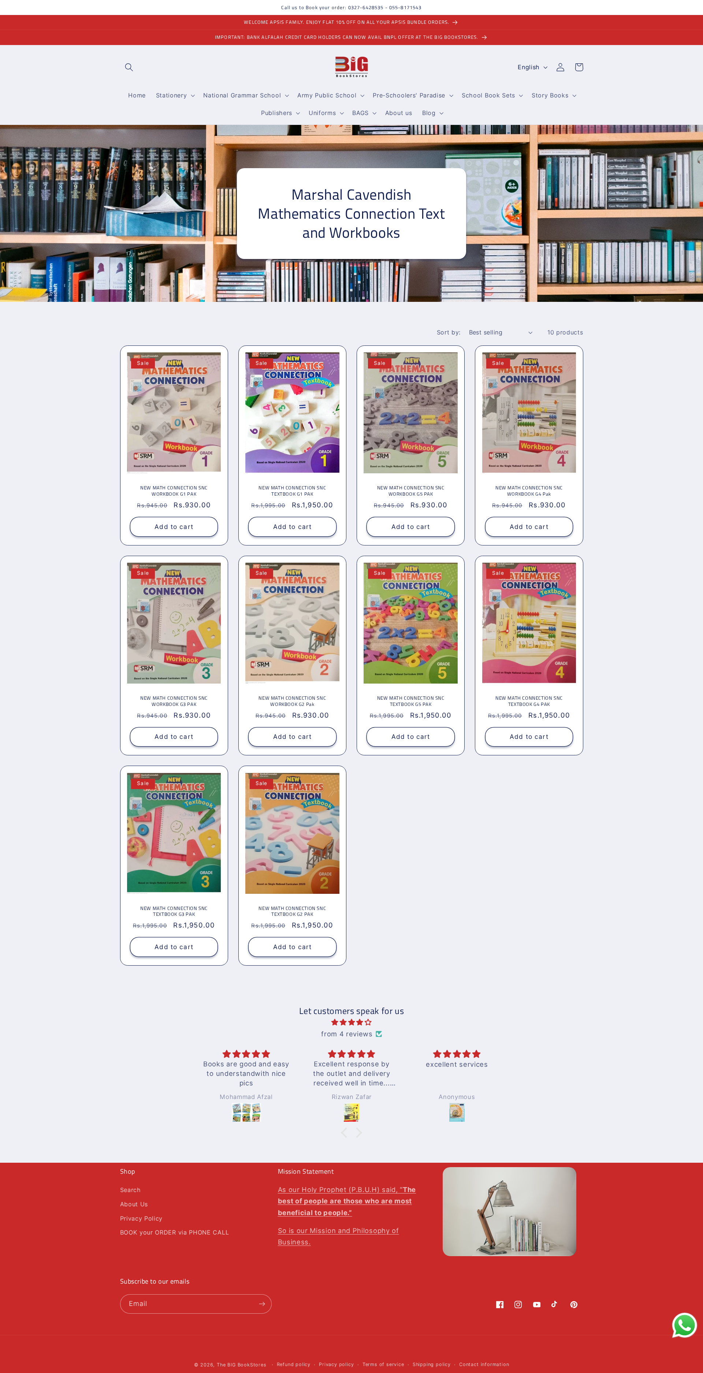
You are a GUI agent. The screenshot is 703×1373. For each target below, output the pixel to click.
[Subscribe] (262, 1304)
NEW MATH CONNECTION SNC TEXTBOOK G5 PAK (411, 701)
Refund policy (293, 1364)
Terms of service (383, 1364)
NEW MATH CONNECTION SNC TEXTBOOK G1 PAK (292, 491)
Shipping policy (432, 1364)
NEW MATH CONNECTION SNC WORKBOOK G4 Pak (529, 491)
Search (130, 1189)
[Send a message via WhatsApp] (684, 1325)
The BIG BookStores (242, 1365)
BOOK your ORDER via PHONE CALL (174, 1232)
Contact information (484, 1364)
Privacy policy (336, 1364)
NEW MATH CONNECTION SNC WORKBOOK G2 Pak (292, 701)
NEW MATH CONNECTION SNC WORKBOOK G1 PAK (174, 491)
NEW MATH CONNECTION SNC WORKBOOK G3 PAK (174, 701)
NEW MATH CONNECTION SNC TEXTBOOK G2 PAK (292, 911)
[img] (351, 1022)
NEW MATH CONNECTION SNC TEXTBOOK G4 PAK (529, 701)
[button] (129, 67)
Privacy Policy (141, 1218)
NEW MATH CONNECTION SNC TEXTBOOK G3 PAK (174, 911)
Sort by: (449, 332)
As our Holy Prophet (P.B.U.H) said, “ (347, 1200)
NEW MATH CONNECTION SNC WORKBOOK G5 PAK (411, 491)
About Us (134, 1204)
